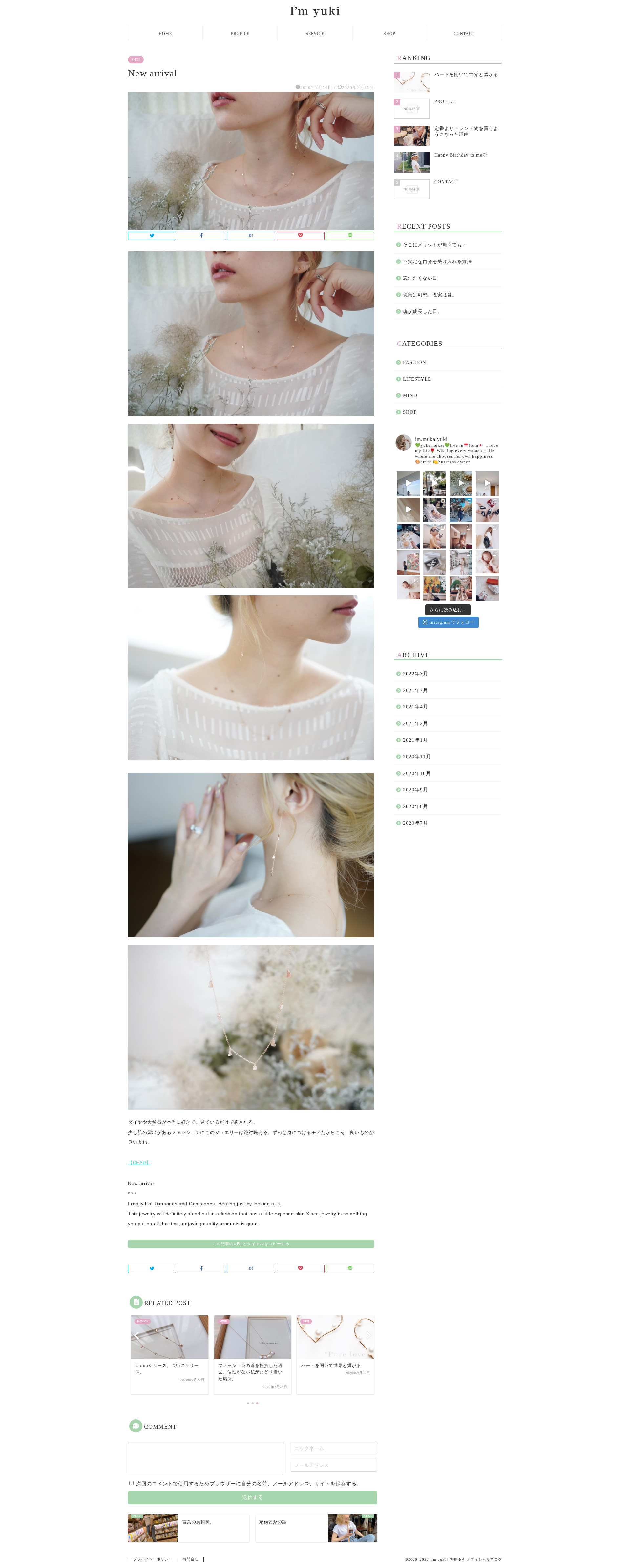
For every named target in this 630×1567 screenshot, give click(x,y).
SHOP (389, 33)
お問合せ (191, 1559)
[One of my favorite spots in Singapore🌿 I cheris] (434, 482)
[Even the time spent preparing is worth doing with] (408, 482)
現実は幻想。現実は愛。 (430, 294)
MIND (410, 395)
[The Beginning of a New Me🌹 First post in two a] (408, 509)
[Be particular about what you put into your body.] (461, 482)
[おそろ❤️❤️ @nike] (487, 509)
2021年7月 (415, 690)
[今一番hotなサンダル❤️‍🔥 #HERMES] (487, 587)
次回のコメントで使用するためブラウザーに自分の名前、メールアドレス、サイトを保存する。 (249, 1483)
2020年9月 (415, 789)
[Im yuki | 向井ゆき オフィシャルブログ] (315, 17)
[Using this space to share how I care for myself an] (487, 482)
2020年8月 (415, 806)
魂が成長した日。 (422, 311)
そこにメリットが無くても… (435, 244)
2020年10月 (417, 773)
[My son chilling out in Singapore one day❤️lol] (434, 509)
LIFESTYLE (417, 379)
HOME (165, 33)
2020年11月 (417, 756)
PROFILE (240, 33)
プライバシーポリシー (153, 1559)
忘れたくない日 (420, 278)
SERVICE (315, 33)
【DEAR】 (139, 1162)
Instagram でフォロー (452, 622)
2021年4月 (415, 706)
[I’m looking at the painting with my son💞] (434, 587)
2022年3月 (415, 673)
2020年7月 (415, 822)
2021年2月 (415, 723)
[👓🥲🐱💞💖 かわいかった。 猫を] (434, 535)
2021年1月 (415, 739)
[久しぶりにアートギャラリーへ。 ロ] (408, 561)
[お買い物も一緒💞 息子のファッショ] (461, 561)
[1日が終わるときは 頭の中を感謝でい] (461, 587)
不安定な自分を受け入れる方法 (437, 261)
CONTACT (464, 33)
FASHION (414, 362)
